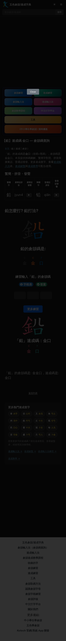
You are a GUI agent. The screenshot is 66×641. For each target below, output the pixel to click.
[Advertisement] (33, 53)
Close (33, 91)
